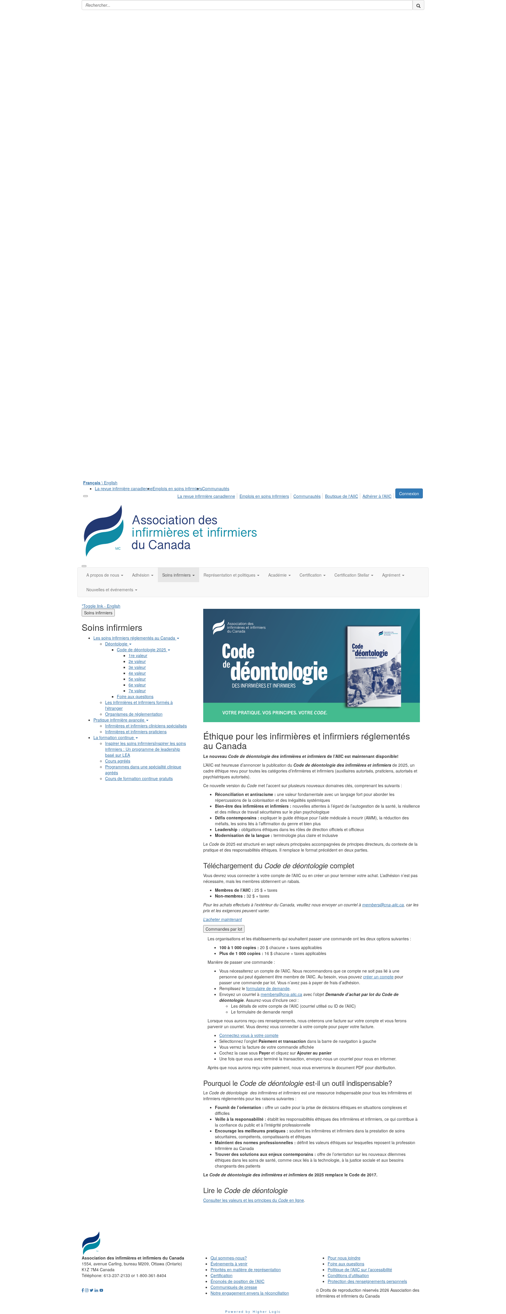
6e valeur (137, 685)
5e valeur (137, 679)
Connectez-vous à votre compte (248, 1035)
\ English (100, 483)
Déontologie (117, 644)
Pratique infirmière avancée (119, 720)
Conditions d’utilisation (348, 1275)
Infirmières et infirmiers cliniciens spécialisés (146, 726)
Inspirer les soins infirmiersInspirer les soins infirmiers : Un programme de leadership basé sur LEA (145, 749)
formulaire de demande (268, 988)
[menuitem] (124, 488)
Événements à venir (229, 1264)
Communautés (215, 488)
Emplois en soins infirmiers (177, 488)
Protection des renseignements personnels (367, 1281)
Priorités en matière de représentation (246, 1269)
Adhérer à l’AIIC (377, 496)
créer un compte (378, 977)
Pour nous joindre (344, 1258)
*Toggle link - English (101, 606)
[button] (105, 575)
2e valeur (137, 661)
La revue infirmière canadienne (124, 488)
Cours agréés (117, 761)
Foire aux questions (135, 696)
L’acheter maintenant (222, 919)
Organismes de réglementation (134, 714)
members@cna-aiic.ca (383, 905)
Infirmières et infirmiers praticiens (136, 731)
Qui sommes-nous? (229, 1258)
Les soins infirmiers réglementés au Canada (134, 638)
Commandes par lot (224, 929)
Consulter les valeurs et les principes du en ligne (253, 1200)
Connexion (409, 493)
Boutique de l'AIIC (341, 496)
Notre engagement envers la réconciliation (250, 1293)
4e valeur (137, 673)
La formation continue (114, 737)
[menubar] (286, 495)
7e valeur (137, 690)
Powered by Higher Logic (253, 1311)
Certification (222, 1275)
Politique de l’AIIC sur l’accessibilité (360, 1269)
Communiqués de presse (234, 1287)
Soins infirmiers (98, 613)
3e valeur (137, 667)
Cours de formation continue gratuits (139, 778)
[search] (418, 5)
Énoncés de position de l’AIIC (237, 1281)
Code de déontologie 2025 (142, 649)
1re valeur (138, 655)
